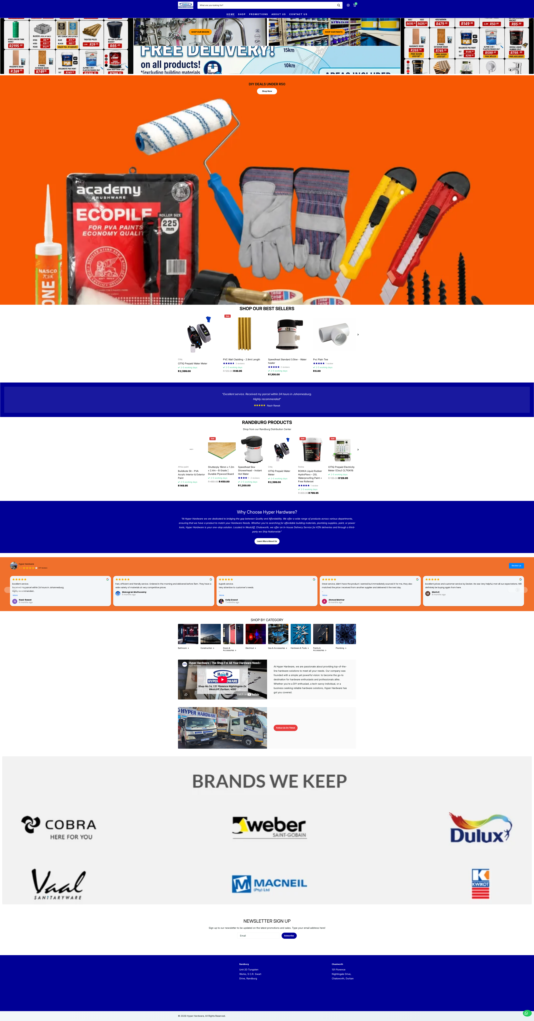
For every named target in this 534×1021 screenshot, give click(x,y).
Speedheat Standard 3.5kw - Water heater (287, 361)
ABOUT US (278, 14)
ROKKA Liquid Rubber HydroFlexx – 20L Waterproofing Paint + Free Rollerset (310, 476)
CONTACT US (298, 14)
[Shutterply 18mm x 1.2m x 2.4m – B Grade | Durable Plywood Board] (222, 450)
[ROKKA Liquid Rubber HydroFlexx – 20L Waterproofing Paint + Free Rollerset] (312, 450)
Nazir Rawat (25, 600)
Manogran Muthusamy (134, 592)
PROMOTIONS (258, 14)
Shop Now (267, 90)
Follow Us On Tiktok (285, 728)
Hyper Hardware (26, 564)
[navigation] (263, 300)
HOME (231, 14)
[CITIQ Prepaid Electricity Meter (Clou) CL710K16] (342, 450)
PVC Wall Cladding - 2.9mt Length (241, 359)
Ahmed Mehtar (337, 600)
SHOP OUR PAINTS (334, 32)
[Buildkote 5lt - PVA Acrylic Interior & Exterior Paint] (192, 450)
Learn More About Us (267, 541)
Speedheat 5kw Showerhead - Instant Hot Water (250, 470)
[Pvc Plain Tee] (334, 334)
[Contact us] (527, 1013)
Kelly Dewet (231, 600)
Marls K (436, 592)
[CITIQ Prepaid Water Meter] (199, 334)
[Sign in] (348, 5)
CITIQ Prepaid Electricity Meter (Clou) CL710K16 (341, 469)
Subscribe (289, 935)
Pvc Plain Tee (320, 359)
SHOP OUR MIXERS (200, 32)
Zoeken (339, 5)
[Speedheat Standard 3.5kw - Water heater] (289, 334)
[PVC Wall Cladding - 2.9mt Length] (244, 334)
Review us (516, 565)
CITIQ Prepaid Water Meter (192, 363)
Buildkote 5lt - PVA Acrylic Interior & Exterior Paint (191, 474)
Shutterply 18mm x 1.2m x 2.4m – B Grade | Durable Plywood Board (221, 470)
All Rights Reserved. (215, 1016)
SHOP (242, 14)
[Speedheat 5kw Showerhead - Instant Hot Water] (252, 450)
